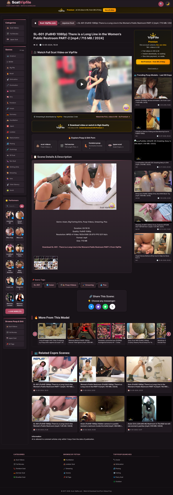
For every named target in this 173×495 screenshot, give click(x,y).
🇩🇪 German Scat (19, 473)
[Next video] (169, 334)
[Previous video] (35, 334)
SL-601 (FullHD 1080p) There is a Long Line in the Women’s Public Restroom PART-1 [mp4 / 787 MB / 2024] (53, 385)
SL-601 (37, 285)
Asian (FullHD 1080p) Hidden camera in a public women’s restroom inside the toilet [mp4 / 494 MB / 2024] (100, 425)
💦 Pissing (117, 468)
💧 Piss (103, 285)
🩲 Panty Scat (118, 477)
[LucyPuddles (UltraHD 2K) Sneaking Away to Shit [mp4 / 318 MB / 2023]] (153, 150)
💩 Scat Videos (11, 326)
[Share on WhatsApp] (105, 307)
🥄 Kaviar (116, 460)
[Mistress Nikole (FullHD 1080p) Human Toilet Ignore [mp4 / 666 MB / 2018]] (82, 331)
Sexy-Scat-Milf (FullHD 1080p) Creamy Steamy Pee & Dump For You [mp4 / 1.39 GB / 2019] (140, 342)
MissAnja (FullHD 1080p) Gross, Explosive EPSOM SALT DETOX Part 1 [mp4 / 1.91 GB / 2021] (152, 225)
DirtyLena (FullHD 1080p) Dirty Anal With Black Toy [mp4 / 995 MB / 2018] (152, 194)
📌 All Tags (10, 344)
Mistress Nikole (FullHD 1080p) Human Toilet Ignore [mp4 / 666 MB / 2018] (81, 342)
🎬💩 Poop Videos (68, 285)
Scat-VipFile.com (48, 23)
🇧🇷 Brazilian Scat (19, 477)
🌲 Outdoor (117, 481)
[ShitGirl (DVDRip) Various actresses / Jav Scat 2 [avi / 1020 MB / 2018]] (153, 88)
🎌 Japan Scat (11, 338)
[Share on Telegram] (91, 307)
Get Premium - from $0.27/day (153, 62)
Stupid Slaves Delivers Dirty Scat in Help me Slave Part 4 (152, 257)
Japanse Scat (68, 23)
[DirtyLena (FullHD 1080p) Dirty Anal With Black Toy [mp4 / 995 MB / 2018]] (153, 181)
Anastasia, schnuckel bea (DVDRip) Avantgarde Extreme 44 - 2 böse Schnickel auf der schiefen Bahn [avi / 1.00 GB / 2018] (111, 343)
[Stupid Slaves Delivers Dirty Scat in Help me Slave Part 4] (153, 243)
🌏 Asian (50, 285)
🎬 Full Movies (11, 332)
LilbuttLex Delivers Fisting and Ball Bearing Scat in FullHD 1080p (152, 132)
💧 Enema (67, 473)
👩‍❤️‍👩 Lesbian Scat (69, 464)
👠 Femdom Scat (20, 468)
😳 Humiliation (68, 460)
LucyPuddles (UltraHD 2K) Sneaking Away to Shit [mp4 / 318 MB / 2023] (152, 163)
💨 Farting (117, 473)
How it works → (153, 68)
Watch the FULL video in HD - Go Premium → (113, 117)
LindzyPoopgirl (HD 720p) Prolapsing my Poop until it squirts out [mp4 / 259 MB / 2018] (51, 342)
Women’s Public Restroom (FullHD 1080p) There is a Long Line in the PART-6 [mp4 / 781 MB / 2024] (101, 385)
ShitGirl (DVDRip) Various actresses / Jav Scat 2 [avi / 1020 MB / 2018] (152, 101)
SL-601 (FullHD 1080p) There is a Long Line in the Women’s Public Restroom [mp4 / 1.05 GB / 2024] (53, 425)
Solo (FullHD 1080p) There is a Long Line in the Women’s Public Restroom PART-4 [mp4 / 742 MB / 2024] (148, 385)
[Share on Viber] (98, 307)
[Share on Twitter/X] (112, 307)
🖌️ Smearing (88, 285)
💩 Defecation (118, 464)
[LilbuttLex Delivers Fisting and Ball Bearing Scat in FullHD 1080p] (153, 119)
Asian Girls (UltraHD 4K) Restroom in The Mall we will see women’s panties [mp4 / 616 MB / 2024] (149, 425)
